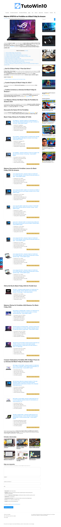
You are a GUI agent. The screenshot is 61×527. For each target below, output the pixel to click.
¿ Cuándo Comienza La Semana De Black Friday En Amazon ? (16, 55)
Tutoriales (7, 12)
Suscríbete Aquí (45, 95)
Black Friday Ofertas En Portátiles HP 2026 (12, 58)
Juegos (29, 12)
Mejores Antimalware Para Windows (48, 45)
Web (4, 486)
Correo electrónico (7, 481)
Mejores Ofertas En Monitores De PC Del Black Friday (15, 79)
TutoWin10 (12, 46)
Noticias (36, 12)
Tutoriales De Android (14, 12)
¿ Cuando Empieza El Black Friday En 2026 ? (13, 53)
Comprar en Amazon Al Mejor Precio (33, 185)
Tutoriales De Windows (23, 12)
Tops (32, 12)
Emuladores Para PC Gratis (49, 88)
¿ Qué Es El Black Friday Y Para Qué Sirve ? (12, 52)
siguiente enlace (29, 96)
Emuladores (46, 12)
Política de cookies (7, 514)
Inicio (4, 18)
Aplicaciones (41, 12)
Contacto (51, 12)
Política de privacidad (16, 504)
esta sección (32, 112)
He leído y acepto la (12, 504)
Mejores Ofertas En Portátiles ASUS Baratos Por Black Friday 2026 (17, 62)
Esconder (26, 50)
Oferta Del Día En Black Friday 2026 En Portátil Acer (14, 61)
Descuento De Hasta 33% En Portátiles (12, 57)
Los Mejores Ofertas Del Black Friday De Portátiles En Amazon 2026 (17, 56)
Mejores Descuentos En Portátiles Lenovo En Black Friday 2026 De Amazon (18, 59)
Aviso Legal (6, 517)
